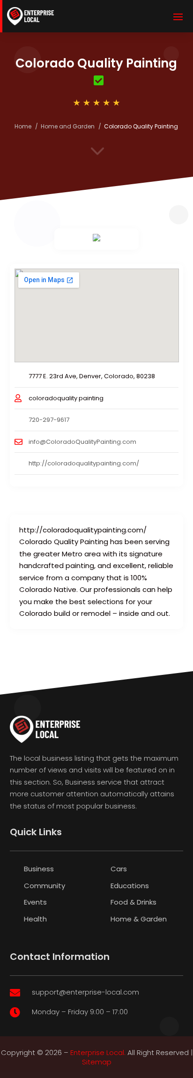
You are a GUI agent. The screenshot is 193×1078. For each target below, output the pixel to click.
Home (23, 126)
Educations (130, 886)
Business (39, 869)
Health (35, 919)
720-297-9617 (49, 419)
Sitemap (96, 1062)
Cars (119, 869)
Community (44, 886)
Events (35, 902)
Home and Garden (68, 126)
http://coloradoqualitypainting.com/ (84, 463)
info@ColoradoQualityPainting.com (82, 441)
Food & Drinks (133, 902)
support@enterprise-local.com (85, 992)
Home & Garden (139, 919)
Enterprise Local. (98, 1052)
